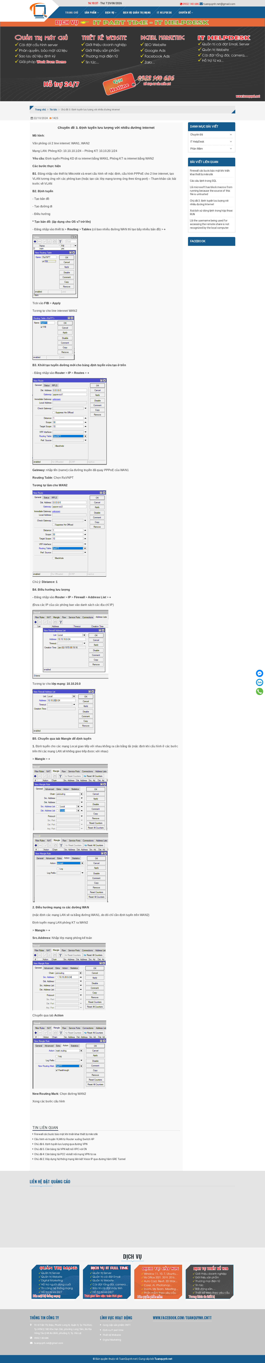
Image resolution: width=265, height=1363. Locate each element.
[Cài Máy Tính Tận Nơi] (158, 1282)
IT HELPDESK (164, 12)
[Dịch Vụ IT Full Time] (107, 1282)
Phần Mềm (196, 148)
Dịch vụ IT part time (113, 1330)
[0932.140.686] (259, 691)
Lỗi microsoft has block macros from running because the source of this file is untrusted (211, 191)
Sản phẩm (91, 12)
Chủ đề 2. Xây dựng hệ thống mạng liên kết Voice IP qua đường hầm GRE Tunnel (80, 1159)
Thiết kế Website (112, 1335)
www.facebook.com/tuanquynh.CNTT (182, 1317)
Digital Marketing (112, 1339)
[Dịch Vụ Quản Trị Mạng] (55, 1282)
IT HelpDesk (197, 141)
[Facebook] (259, 673)
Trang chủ (71, 12)
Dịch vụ (110, 12)
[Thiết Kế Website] (209, 1282)
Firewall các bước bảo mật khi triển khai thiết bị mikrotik (66, 1134)
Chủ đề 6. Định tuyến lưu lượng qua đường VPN (60, 1144)
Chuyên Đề (185, 12)
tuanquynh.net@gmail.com (208, 4)
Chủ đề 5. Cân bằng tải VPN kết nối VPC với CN (60, 1149)
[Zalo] (259, 682)
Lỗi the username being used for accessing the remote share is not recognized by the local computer (209, 224)
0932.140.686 (191, 4)
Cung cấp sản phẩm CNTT (117, 1325)
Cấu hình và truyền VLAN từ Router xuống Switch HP (64, 1139)
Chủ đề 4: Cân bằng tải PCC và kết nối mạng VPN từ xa (65, 1154)
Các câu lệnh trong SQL (203, 180)
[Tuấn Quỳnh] (38, 10)
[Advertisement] (71, 1217)
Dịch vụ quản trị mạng (137, 12)
